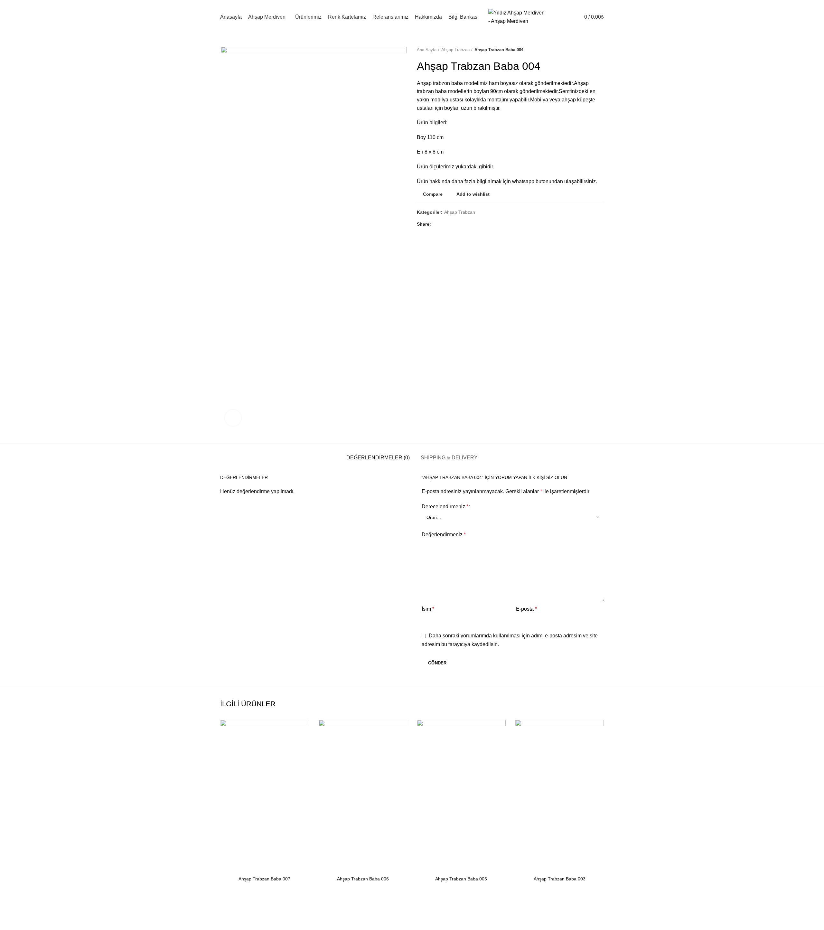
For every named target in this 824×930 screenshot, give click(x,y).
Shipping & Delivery (449, 457)
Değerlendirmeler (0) (378, 457)
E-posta (526, 609)
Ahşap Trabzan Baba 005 (461, 878)
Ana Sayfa (426, 49)
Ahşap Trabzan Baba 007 (264, 878)
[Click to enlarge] (233, 418)
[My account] (567, 17)
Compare (433, 194)
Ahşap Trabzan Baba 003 (559, 878)
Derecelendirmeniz (445, 506)
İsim (428, 609)
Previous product (588, 50)
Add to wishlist (473, 194)
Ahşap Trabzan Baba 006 (363, 878)
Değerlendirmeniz (444, 534)
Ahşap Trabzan (455, 49)
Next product (600, 50)
